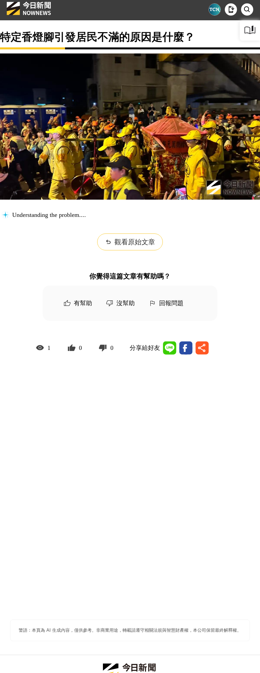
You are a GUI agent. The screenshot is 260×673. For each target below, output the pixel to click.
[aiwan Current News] (215, 9)
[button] (231, 9)
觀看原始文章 (134, 242)
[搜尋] (247, 9)
